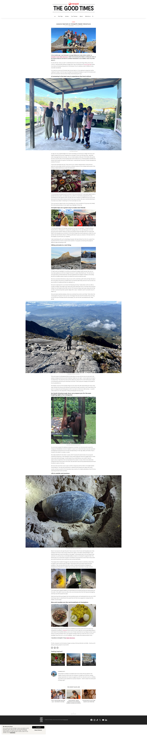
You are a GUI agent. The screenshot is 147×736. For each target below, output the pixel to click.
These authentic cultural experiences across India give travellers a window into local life (73, 702)
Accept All (38, 727)
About (81, 16)
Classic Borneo (55, 661)
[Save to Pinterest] (57, 648)
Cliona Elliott (71, 25)
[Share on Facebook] (52, 648)
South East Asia (87, 64)
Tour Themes (74, 16)
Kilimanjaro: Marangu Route (86, 661)
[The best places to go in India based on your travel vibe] (89, 694)
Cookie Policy (12, 732)
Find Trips (60, 16)
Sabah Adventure (70, 637)
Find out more (65, 719)
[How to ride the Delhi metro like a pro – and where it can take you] (58, 694)
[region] (23, 729)
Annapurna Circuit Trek (72, 661)
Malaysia (65, 630)
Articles (67, 16)
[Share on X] (55, 648)
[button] (66, 181)
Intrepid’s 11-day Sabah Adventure (59, 56)
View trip (61, 664)
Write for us (87, 16)
